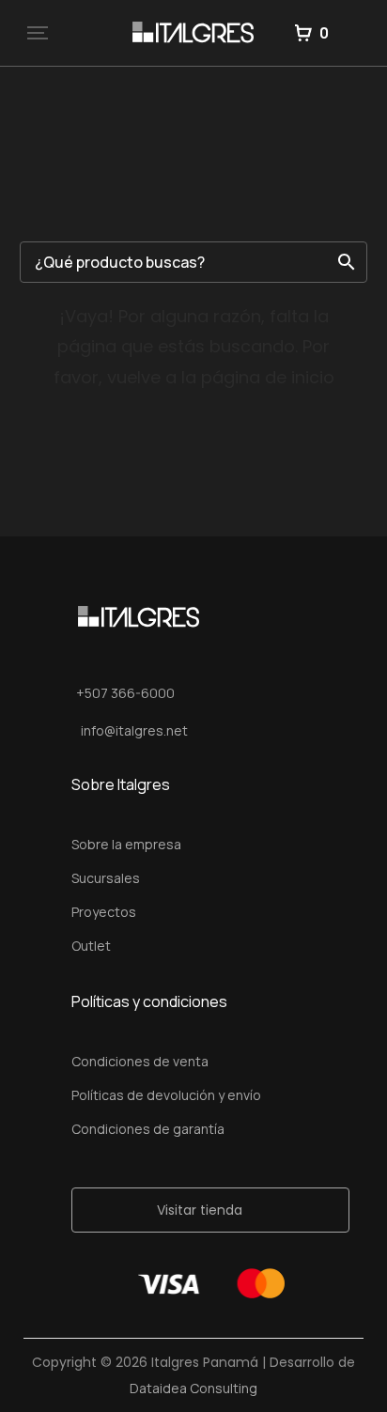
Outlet (91, 945)
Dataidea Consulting (193, 1388)
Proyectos (103, 912)
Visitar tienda (199, 1210)
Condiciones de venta (140, 1061)
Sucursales (105, 878)
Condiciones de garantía (147, 1129)
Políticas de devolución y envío (166, 1095)
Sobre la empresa (126, 844)
